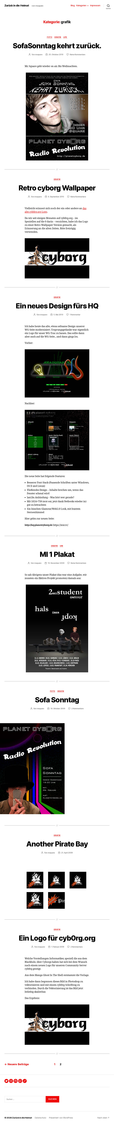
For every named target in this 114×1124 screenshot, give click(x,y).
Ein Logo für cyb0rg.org (57, 938)
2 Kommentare (77, 708)
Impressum (95, 5)
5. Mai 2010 (58, 314)
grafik (57, 37)
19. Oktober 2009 (57, 708)
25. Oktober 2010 (56, 54)
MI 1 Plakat (57, 554)
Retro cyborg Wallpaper (56, 188)
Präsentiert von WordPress (61, 1118)
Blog (73, 5)
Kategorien (81, 5)
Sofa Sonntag (57, 699)
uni (61, 546)
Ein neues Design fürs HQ (57, 306)
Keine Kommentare (77, 54)
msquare (38, 54)
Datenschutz (40, 1118)
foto (49, 37)
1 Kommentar (75, 314)
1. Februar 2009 (57, 947)
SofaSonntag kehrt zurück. (57, 45)
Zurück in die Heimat (16, 5)
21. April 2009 (67, 853)
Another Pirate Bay (57, 844)
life (65, 37)
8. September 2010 (56, 197)
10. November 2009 (56, 563)
